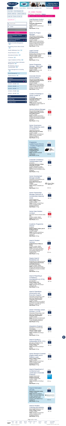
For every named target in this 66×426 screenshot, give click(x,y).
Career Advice (22, 8)
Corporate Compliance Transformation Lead (36, 160)
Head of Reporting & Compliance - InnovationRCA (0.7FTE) (37, 277)
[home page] (13, 4)
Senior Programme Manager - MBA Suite (36, 65)
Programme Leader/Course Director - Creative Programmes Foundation (36, 144)
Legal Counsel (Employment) (33, 51)
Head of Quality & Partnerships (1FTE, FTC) (37, 340)
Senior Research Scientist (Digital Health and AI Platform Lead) (37, 355)
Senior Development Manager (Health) (35, 177)
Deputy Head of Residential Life (34, 259)
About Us (13, 424)
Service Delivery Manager (37, 109)
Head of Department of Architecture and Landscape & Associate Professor (36, 371)
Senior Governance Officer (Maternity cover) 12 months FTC (36, 127)
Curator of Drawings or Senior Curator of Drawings (36, 95)
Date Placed (31, 14)
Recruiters (56, 8)
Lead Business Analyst (36, 19)
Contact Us (17, 424)
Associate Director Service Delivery (35, 77)
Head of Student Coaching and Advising (36, 406)
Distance (44, 14)
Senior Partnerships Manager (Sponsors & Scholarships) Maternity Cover (36, 195)
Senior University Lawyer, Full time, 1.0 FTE (37, 310)
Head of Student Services (34, 241)
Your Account (49, 8)
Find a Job (10, 8)
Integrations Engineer (36, 326)
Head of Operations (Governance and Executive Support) (35, 293)
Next (36, 419)
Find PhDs (15, 8)
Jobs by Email (30, 8)
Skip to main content (5, 1)
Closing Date (38, 14)
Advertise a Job (37, 8)
